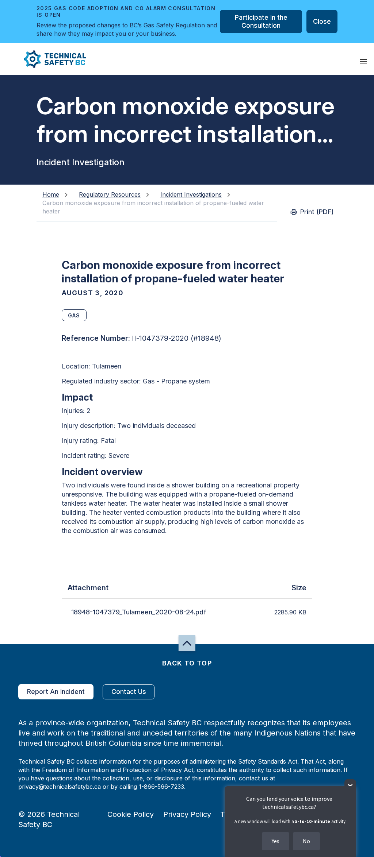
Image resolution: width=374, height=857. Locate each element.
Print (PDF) (317, 212)
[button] (49, 59)
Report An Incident (56, 691)
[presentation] (363, 61)
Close (322, 21)
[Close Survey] (350, 785)
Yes (275, 841)
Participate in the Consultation (261, 21)
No (306, 841)
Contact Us (128, 691)
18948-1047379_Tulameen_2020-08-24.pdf (138, 612)
